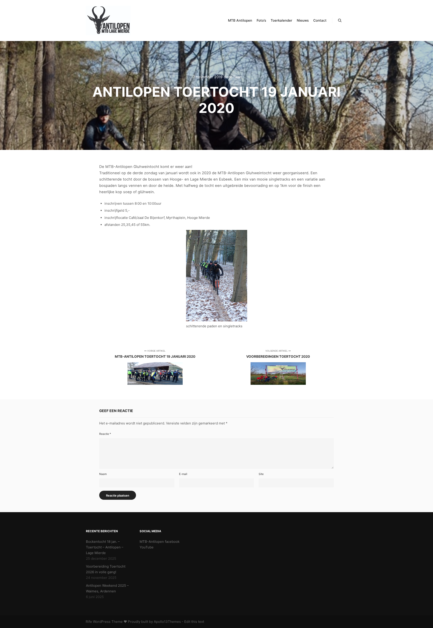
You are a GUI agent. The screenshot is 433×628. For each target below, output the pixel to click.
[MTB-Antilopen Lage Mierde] (108, 20)
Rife (89, 621)
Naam (103, 474)
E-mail (183, 474)
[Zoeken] (340, 20)
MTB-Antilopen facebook (160, 541)
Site (261, 474)
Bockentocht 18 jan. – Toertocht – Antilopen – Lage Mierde (104, 547)
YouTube (147, 547)
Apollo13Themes (167, 621)
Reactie (105, 433)
